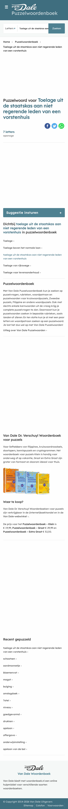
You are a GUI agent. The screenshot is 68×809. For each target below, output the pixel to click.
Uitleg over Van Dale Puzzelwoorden (24, 330)
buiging (7, 686)
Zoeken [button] (56, 28)
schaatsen (9, 658)
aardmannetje (11, 665)
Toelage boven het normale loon (21, 247)
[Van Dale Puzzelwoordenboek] (26, 7)
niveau (7, 707)
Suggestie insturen (22, 213)
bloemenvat (10, 672)
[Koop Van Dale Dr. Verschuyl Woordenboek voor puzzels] (27, 494)
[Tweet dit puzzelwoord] (55, 126)
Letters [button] (9, 28)
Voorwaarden (55, 805)
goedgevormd (11, 714)
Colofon (40, 805)
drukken (8, 721)
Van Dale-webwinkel (15, 516)
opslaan (7, 728)
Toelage (7, 240)
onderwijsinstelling (14, 742)
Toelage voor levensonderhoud (21, 272)
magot (7, 679)
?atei (6, 700)
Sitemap (28, 805)
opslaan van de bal (14, 749)
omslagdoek (10, 693)
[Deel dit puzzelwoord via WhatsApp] (62, 126)
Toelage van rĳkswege (16, 265)
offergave (9, 735)
